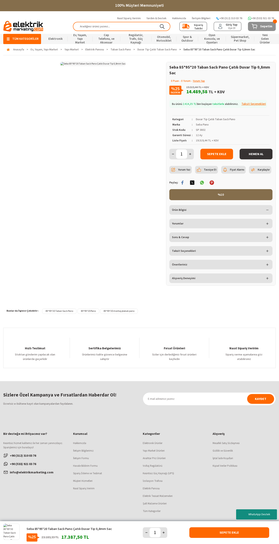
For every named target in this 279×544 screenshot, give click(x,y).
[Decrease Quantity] (173, 154)
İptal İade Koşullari (223, 458)
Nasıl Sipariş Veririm (84, 488)
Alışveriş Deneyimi (183, 278)
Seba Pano (202, 125)
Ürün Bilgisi (179, 210)
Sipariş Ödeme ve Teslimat (87, 473)
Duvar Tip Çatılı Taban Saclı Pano (215, 119)
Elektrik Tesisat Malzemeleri (158, 496)
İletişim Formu (81, 458)
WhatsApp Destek (259, 514)
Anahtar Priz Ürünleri (154, 458)
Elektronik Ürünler (152, 443)
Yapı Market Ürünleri (154, 451)
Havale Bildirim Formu (85, 466)
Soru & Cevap (180, 237)
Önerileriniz (179, 265)
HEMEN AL (256, 154)
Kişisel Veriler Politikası (225, 466)
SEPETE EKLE (217, 154)
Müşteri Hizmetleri (83, 481)
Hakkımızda (79, 443)
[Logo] (23, 26)
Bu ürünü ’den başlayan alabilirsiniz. (219, 104)
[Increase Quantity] (190, 154)
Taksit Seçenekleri (184, 251)
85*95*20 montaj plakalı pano (119, 311)
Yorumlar (177, 224)
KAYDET (260, 399)
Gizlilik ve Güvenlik (223, 451)
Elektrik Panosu (151, 488)
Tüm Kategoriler (152, 511)
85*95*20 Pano (88, 311)
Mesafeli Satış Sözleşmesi (226, 443)
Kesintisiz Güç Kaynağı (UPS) (158, 473)
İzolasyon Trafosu (153, 481)
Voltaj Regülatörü (152, 466)
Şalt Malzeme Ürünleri (155, 503)
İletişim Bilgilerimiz (83, 451)
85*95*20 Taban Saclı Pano (59, 311)
